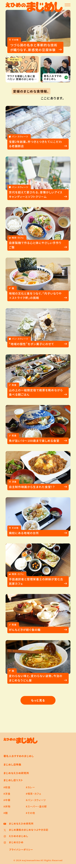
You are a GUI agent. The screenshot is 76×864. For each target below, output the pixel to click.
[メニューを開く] (67, 5)
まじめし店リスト (13, 780)
